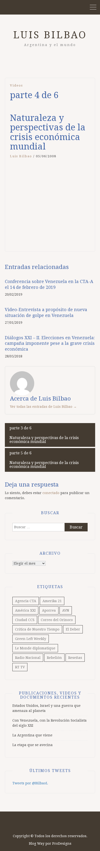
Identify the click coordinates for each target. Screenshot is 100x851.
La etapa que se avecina (32, 745)
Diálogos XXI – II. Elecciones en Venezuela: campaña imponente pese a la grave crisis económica (50, 343)
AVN (65, 610)
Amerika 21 (52, 601)
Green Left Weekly (30, 639)
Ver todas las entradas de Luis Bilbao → (43, 407)
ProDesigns (61, 843)
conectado (50, 493)
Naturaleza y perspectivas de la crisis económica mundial (44, 435)
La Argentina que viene (32, 735)
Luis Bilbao (50, 35)
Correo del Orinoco (57, 620)
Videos (16, 85)
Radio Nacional (28, 658)
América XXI (25, 610)
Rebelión (54, 658)
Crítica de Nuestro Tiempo (37, 629)
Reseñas (75, 658)
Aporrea (49, 610)
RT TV (20, 667)
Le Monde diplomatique (35, 648)
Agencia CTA (25, 601)
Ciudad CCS (24, 620)
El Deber (73, 629)
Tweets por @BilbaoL (30, 783)
